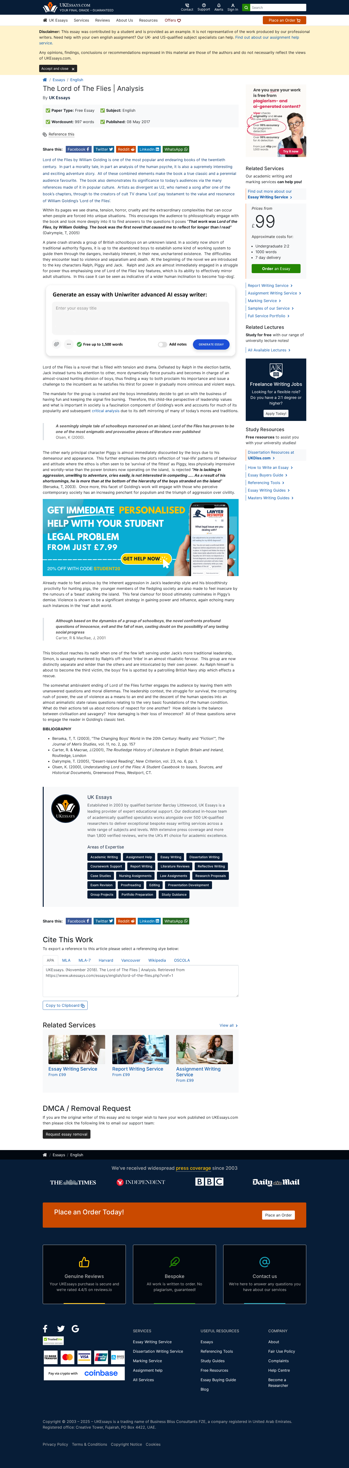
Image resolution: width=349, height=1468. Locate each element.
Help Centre (279, 1370)
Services (81, 20)
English (76, 79)
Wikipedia (157, 960)
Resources (148, 20)
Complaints (278, 1360)
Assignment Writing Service (273, 293)
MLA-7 (85, 960)
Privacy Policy (55, 1444)
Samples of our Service (269, 308)
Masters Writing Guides (269, 497)
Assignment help (148, 1370)
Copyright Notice (126, 1444)
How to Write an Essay (269, 467)
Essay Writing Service (152, 1341)
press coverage (193, 1168)
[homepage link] (45, 79)
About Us (124, 20)
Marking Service (263, 300)
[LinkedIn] (61, 1328)
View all (227, 1025)
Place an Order (283, 20)
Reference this (61, 134)
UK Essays (58, 20)
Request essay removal (66, 1134)
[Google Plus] (75, 1328)
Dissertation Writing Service (158, 1351)
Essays (59, 79)
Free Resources (214, 1370)
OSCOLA (182, 960)
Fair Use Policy (281, 1351)
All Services (143, 1379)
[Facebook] (47, 1328)
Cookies (153, 1444)
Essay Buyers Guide (266, 475)
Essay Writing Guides (267, 490)
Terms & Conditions (89, 1444)
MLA (66, 960)
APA (50, 960)
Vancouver (130, 960)
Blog (205, 1389)
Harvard (106, 960)
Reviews (102, 20)
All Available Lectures (268, 350)
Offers (171, 20)
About (273, 1341)
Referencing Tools (264, 482)
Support (204, 9)
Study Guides (213, 1360)
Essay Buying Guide (218, 1379)
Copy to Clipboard (63, 1005)
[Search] (246, 7)
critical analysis (105, 410)
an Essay (276, 268)
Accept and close (55, 68)
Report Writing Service (269, 285)
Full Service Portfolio (267, 315)
